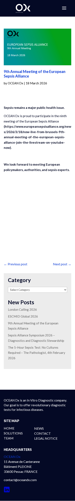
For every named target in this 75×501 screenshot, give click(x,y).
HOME (9, 428)
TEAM (9, 438)
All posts (18, 248)
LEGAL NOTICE (46, 438)
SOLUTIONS (13, 433)
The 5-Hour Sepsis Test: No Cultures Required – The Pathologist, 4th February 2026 (36, 353)
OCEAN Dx (15, 83)
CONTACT (42, 433)
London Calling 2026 (22, 309)
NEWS (39, 428)
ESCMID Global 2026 (23, 316)
